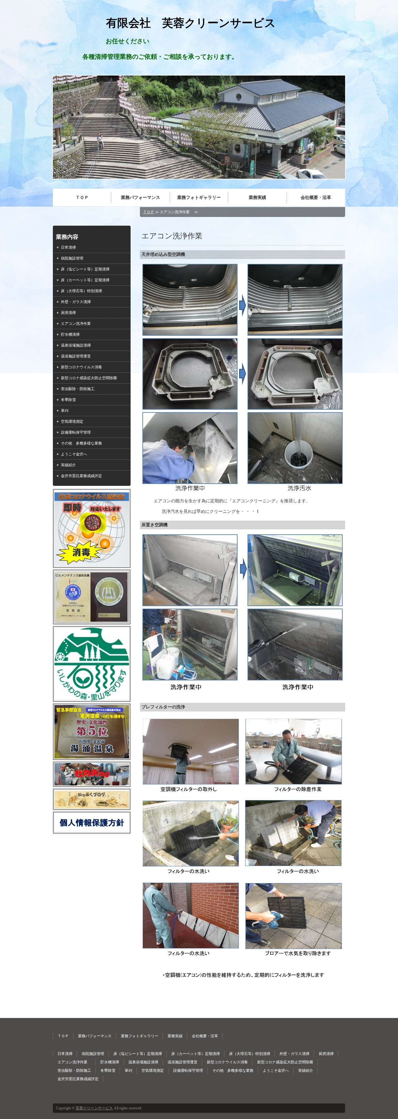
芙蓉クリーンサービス (94, 1108)
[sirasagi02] (91, 756)
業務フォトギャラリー (199, 197)
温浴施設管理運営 (76, 356)
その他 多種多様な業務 (81, 443)
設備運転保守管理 (76, 432)
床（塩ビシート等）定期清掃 (85, 269)
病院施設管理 (72, 258)
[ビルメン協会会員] (91, 620)
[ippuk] (91, 806)
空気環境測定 (72, 421)
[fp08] (91, 829)
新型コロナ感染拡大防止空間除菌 (89, 378)
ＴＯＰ (82, 197)
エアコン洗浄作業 (78, 323)
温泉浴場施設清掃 (76, 345)
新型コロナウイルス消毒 (81, 367)
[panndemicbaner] (91, 564)
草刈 (64, 410)
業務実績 (257, 197)
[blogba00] (91, 783)
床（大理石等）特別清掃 (81, 291)
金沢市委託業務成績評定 (81, 476)
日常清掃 (68, 247)
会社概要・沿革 (316, 197)
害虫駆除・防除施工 (78, 389)
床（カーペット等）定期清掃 (85, 280)
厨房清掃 (68, 313)
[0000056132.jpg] (91, 698)
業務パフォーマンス (140, 197)
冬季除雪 (68, 400)
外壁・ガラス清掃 (76, 302)
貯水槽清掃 (70, 334)
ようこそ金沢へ (74, 454)
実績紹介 (68, 465)
